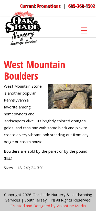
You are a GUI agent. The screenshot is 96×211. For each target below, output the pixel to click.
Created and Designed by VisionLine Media (48, 205)
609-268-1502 (81, 5)
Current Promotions (40, 5)
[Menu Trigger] (84, 30)
